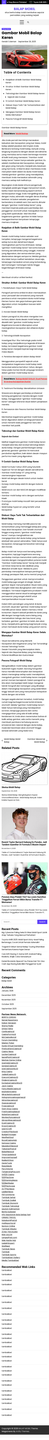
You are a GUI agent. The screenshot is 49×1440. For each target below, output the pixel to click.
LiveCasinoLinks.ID (10, 1068)
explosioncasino (9, 1091)
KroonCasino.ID (9, 1126)
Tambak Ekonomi (10, 1203)
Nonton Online (8, 1226)
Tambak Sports (9, 1254)
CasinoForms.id (9, 1034)
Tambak (6, 1251)
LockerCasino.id (9, 1054)
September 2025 (9, 1008)
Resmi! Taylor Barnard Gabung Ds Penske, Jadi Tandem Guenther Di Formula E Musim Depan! (24, 843)
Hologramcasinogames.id (13, 1097)
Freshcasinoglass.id (11, 1111)
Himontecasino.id (10, 1100)
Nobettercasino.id (10, 1114)
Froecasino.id (8, 1106)
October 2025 (8, 1004)
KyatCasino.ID (8, 1123)
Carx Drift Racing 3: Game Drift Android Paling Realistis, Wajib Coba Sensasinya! (21, 955)
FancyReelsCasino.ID (11, 1088)
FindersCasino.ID (9, 1080)
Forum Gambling (9, 1040)
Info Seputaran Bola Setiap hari (16, 1214)
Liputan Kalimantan (11, 1209)
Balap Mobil (6, 29)
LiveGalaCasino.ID (10, 1063)
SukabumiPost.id (9, 1220)
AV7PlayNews (8, 1189)
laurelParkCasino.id (10, 1057)
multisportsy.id (8, 1223)
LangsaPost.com (9, 1237)
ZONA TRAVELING (10, 1231)
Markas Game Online (11, 1060)
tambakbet (7, 1270)
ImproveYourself (9, 1157)
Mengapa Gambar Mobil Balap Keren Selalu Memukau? (23, 113)
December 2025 (9, 995)
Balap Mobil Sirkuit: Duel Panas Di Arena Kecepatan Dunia (25, 380)
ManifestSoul (8, 1137)
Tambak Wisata (9, 1229)
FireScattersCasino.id (11, 1048)
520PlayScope (8, 1186)
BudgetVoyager (9, 1134)
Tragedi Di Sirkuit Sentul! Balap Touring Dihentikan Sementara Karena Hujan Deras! (23, 948)
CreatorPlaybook (10, 1131)
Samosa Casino (9, 1143)
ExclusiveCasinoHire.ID (12, 1083)
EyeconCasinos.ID (10, 1077)
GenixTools (7, 1163)
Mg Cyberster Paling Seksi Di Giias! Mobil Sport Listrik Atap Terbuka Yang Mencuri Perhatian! (24, 933)
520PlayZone (8, 1177)
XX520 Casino (8, 1174)
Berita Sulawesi (9, 1211)
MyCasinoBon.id (9, 1037)
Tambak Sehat (8, 1197)
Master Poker (8, 1043)
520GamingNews (9, 1180)
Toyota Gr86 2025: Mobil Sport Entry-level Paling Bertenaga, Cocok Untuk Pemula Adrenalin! (23, 941)
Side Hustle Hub (9, 1240)
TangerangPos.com (11, 1171)
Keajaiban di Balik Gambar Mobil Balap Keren (23, 81)
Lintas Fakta (7, 1028)
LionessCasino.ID (9, 1065)
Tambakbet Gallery (11, 1257)
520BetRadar (8, 1183)
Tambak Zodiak (9, 1200)
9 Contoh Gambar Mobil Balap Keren (23, 101)
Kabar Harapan (9, 1023)
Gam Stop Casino (10, 1108)
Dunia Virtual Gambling (12, 1045)
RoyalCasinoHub (9, 1140)
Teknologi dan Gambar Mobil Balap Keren (25, 93)
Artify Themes (22, 1431)
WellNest (6, 1246)
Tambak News (8, 1249)
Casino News (7, 1051)
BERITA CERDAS (9, 1017)
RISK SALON (7, 1234)
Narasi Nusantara (10, 1020)
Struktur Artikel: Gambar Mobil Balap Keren (23, 88)
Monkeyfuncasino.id (11, 1117)
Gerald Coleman (9, 41)
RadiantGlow (8, 1160)
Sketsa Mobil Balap (11, 787)
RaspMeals (7, 1166)
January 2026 (7, 990)
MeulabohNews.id (10, 1146)
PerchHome (7, 1168)
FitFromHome (8, 1194)
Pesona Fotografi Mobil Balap (19, 119)
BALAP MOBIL (24, 9)
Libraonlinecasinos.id (11, 1120)
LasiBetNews (7, 1191)
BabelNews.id (8, 1151)
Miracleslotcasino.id (11, 1094)
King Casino (7, 1071)
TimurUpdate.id (9, 1154)
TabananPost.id (9, 1148)
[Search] (28, 22)
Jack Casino (7, 1086)
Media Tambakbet (10, 1260)
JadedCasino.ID (9, 1074)
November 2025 (9, 999)
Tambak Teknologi (10, 1206)
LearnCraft (7, 1128)
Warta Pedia (7, 1025)
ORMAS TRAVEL (9, 1217)
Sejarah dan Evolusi (16, 97)
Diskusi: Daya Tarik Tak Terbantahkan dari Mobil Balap (25, 106)
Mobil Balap (22, 133)
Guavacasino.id (9, 1103)
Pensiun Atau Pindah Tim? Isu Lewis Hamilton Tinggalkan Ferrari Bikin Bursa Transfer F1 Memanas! (24, 899)
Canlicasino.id (8, 1031)
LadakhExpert (8, 1243)
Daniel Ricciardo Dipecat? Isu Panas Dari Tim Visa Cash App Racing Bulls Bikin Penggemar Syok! (23, 962)
